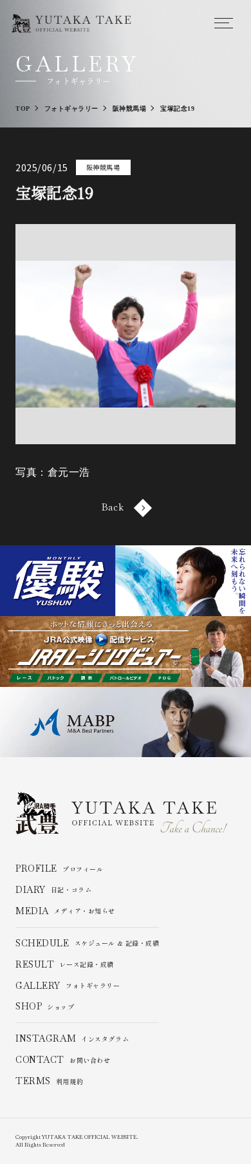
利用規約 (49, 1081)
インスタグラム (72, 1038)
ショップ (45, 1006)
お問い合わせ (62, 1060)
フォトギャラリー (67, 986)
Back (113, 507)
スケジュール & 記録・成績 (87, 943)
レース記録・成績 (64, 964)
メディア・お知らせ (65, 911)
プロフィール (59, 868)
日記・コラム (53, 890)
